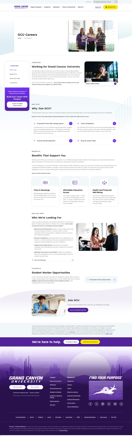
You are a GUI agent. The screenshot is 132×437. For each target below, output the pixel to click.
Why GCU (52, 405)
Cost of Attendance (73, 406)
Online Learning (54, 401)
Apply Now (98, 7)
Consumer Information (73, 395)
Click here (72, 332)
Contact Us (70, 381)
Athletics (40, 417)
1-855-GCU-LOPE (17, 387)
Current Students (21, 417)
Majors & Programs (55, 381)
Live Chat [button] (36, 387)
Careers (69, 385)
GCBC (78, 417)
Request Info (112, 7)
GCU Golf (113, 417)
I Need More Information (90, 342)
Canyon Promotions (90, 417)
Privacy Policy (71, 403)
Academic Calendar (55, 392)
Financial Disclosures (73, 399)
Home (19, 38)
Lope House (103, 417)
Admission (53, 385)
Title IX (69, 388)
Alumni (32, 417)
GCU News (58, 417)
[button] (14, 66)
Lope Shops (69, 417)
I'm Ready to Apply (71, 342)
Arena (49, 417)
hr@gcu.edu (108, 334)
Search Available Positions (78, 310)
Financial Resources (56, 388)
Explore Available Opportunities (17, 104)
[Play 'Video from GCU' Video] (105, 390)
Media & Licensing (72, 392)
